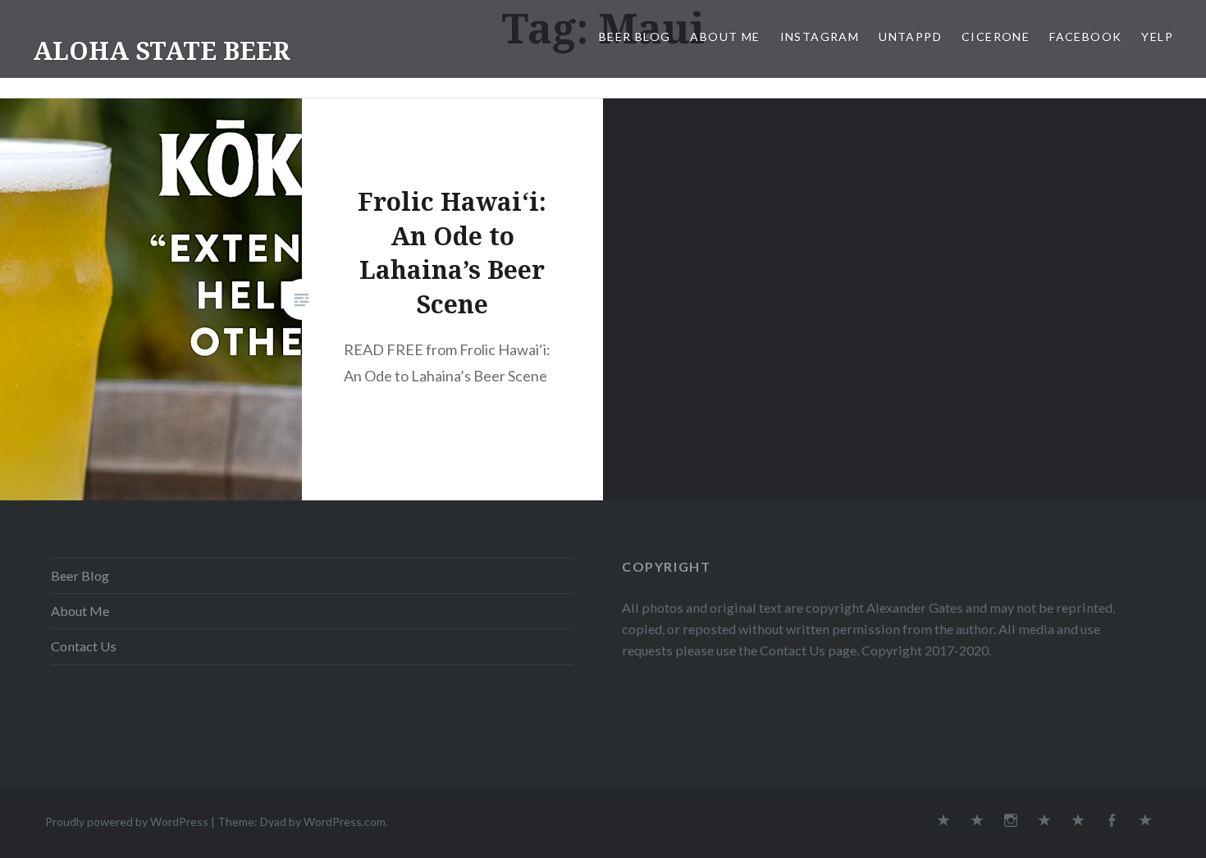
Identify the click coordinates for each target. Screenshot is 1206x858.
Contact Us (83, 646)
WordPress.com (345, 821)
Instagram (820, 36)
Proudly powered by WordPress (126, 821)
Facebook (1085, 36)
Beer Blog (635, 36)
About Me (725, 36)
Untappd (910, 36)
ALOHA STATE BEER (161, 50)
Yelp (1157, 36)
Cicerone (996, 36)
